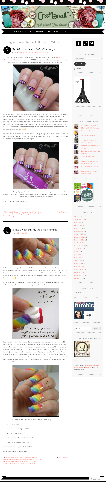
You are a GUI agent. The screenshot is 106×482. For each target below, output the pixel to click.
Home (9, 31)
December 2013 (79, 237)
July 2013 (77, 252)
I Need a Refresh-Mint (31, 459)
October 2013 (78, 243)
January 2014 (78, 234)
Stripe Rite (22, 214)
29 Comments (63, 457)
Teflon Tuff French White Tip (17, 463)
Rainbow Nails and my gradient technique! (35, 229)
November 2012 (79, 275)
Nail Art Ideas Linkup (37, 31)
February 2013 (79, 266)
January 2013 (78, 269)
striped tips (29, 214)
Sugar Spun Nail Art (87, 156)
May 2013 (77, 257)
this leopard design (37, 357)
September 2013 (79, 246)
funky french (9, 212)
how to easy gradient (17, 459)
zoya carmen (31, 463)
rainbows (34, 461)
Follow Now (80, 64)
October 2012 (78, 278)
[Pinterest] (85, 43)
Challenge (21, 52)
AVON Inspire (9, 457)
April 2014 (77, 225)
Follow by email (87, 55)
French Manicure (30, 52)
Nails (42, 52)
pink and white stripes (34, 212)
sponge (5, 463)
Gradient (21, 233)
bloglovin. (88, 367)
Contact (66, 31)
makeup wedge (14, 461)
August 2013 (78, 249)
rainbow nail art (25, 461)
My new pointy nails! (87, 131)
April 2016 (77, 216)
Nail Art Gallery (20, 31)
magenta (23, 212)
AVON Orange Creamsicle (22, 457)
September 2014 (79, 219)
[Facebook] (78, 43)
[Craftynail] (53, 28)
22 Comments (63, 212)
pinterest (96, 365)
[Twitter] (91, 43)
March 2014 (78, 228)
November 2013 (79, 240)
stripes (47, 52)
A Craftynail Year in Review (89, 166)
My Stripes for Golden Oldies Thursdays (33, 49)
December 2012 (79, 272)
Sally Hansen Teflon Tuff (11, 214)
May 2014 (77, 222)
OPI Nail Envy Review (88, 135)
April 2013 (77, 260)
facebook (90, 365)
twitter (76, 367)
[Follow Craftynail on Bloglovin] (82, 103)
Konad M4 (17, 212)
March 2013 (78, 263)
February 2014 (79, 231)
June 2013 (77, 255)
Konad (38, 52)
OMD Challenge (54, 31)
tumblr (81, 367)
